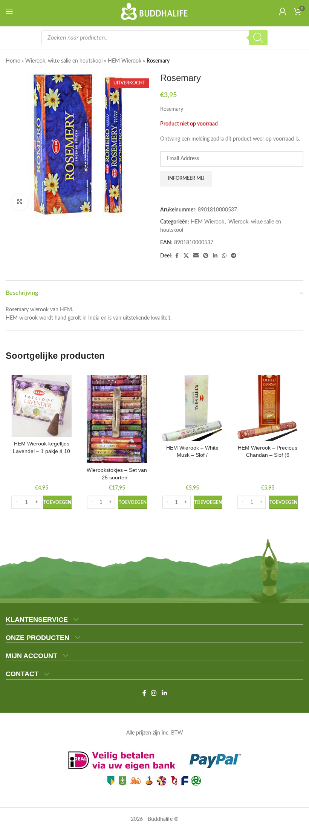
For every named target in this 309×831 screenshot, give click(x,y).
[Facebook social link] (176, 256)
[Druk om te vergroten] (19, 202)
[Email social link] (196, 256)
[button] (57, 502)
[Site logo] (154, 11)
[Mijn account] (282, 11)
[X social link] (186, 256)
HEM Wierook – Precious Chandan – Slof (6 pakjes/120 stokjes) (267, 455)
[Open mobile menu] (11, 11)
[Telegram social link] (234, 256)
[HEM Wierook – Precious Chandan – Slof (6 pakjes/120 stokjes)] (267, 408)
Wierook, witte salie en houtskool (63, 61)
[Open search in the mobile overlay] (154, 37)
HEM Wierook (124, 61)
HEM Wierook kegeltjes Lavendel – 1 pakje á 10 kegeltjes (41, 451)
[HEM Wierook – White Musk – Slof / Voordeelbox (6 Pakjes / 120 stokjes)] (192, 408)
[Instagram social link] (154, 693)
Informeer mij (186, 178)
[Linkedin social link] (215, 256)
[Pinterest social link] (206, 256)
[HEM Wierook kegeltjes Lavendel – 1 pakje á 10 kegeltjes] (41, 406)
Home (13, 61)
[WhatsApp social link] (224, 256)
